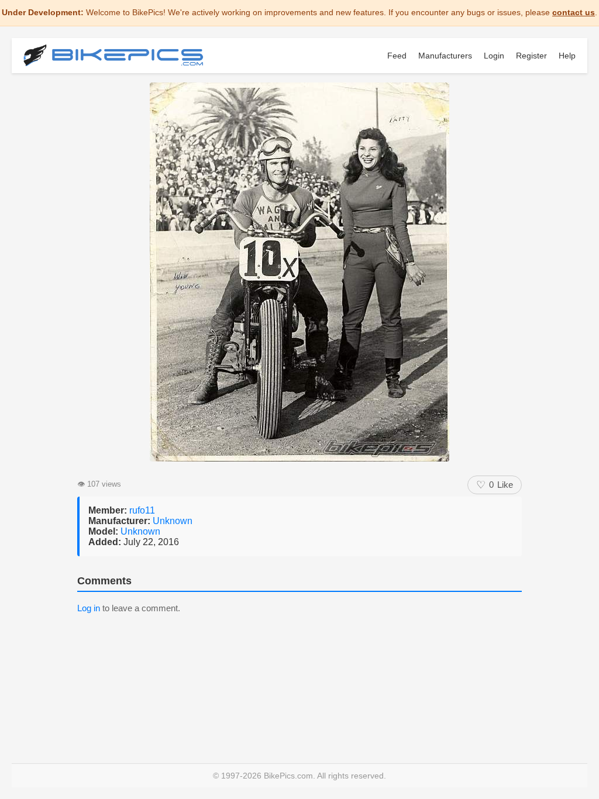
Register (531, 55)
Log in (88, 608)
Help (567, 55)
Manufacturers (445, 55)
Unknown (172, 521)
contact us (573, 12)
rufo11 (142, 510)
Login (494, 55)
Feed (397, 55)
